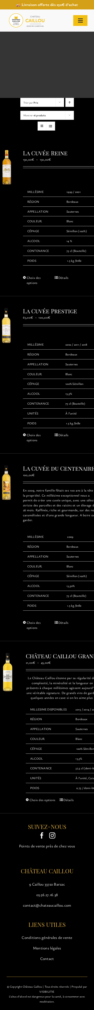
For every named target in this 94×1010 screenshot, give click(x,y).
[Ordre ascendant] (69, 102)
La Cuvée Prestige (50, 311)
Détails (63, 277)
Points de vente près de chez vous (47, 846)
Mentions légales (47, 948)
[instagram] (52, 835)
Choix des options (34, 280)
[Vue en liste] (50, 126)
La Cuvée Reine (45, 153)
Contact (47, 958)
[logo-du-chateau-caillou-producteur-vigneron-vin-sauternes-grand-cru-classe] (26, 14)
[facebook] (42, 835)
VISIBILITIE (46, 992)
